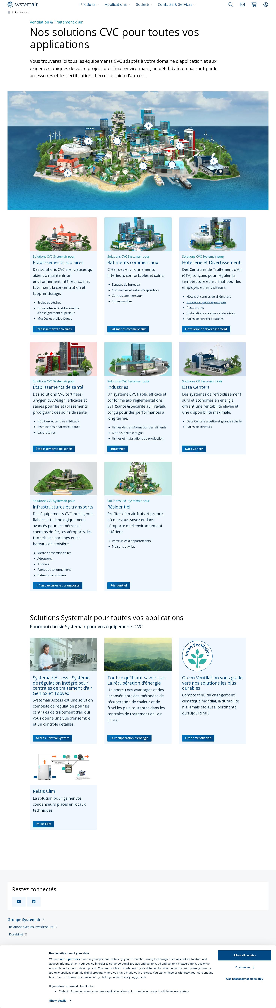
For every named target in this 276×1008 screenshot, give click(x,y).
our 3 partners (70, 959)
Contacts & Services (175, 4)
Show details (57, 1000)
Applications (116, 4)
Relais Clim (43, 824)
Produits (88, 4)
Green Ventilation (198, 738)
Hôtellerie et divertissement (206, 329)
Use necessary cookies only (244, 978)
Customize (242, 967)
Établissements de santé (54, 449)
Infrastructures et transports (57, 585)
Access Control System (52, 738)
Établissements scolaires (54, 329)
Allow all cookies (244, 955)
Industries (117, 449)
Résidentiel (118, 585)
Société (142, 4)
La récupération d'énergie (129, 738)
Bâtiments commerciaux (128, 329)
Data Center (194, 449)
